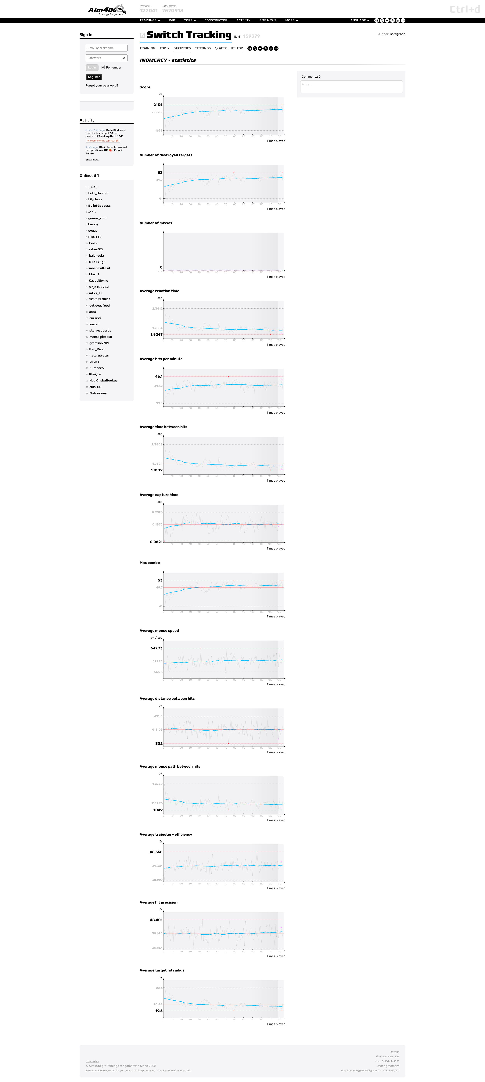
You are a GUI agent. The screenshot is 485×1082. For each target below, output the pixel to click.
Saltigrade (397, 34)
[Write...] (351, 86)
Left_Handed (98, 193)
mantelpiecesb (100, 337)
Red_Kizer (97, 349)
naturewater (99, 355)
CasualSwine (98, 281)
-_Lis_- (93, 187)
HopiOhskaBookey (103, 380)
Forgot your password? (102, 85)
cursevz (95, 318)
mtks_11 (96, 293)
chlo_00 (95, 387)
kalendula (96, 256)
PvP (172, 20)
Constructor (216, 20)
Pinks (93, 243)
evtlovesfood (99, 305)
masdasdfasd (99, 268)
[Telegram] (249, 48)
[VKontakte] (260, 48)
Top (163, 48)
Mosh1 (94, 274)
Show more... (93, 159)
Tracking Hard (107, 136)
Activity (243, 20)
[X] (255, 48)
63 (111, 133)
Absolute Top (231, 48)
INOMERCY (153, 60)
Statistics (182, 48)
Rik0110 (95, 237)
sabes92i (96, 249)
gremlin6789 (99, 343)
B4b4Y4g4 (97, 262)
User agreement (388, 1066)
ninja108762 (99, 287)
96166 (90, 153)
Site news (268, 20)
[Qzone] (265, 48)
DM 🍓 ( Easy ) (113, 150)
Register (94, 77)
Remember (113, 67)
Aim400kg (96, 1066)
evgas (92, 231)
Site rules (92, 1061)
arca (92, 312)
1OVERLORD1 (100, 299)
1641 (120, 136)
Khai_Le (104, 147)
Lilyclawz (95, 199)
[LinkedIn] (271, 48)
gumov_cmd (97, 218)
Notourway (98, 393)
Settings (203, 48)
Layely (93, 224)
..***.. (92, 212)
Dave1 (94, 362)
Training (147, 48)
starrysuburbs (100, 330)
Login (92, 67)
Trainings (148, 20)
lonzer (94, 324)
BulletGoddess (115, 130)
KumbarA (96, 368)
